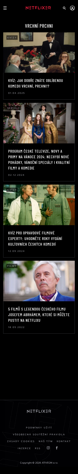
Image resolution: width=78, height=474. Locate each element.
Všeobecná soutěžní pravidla (39, 434)
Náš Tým (46, 441)
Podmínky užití (39, 427)
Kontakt (64, 441)
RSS (38, 448)
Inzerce (24, 448)
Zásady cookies (21, 441)
